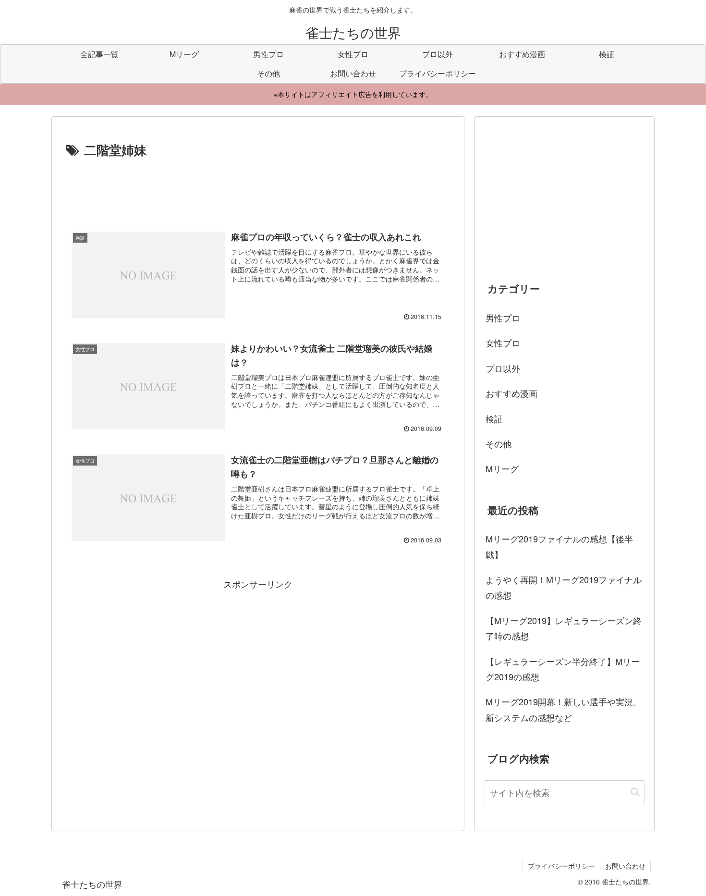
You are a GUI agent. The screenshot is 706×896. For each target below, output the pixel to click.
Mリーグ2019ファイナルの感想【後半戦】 (559, 546)
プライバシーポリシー (561, 866)
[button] (635, 792)
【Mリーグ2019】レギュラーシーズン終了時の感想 (564, 628)
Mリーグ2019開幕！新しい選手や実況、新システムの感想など (564, 709)
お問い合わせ (625, 866)
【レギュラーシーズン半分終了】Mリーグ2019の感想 (563, 669)
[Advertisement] (258, 187)
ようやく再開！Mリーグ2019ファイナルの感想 (564, 587)
